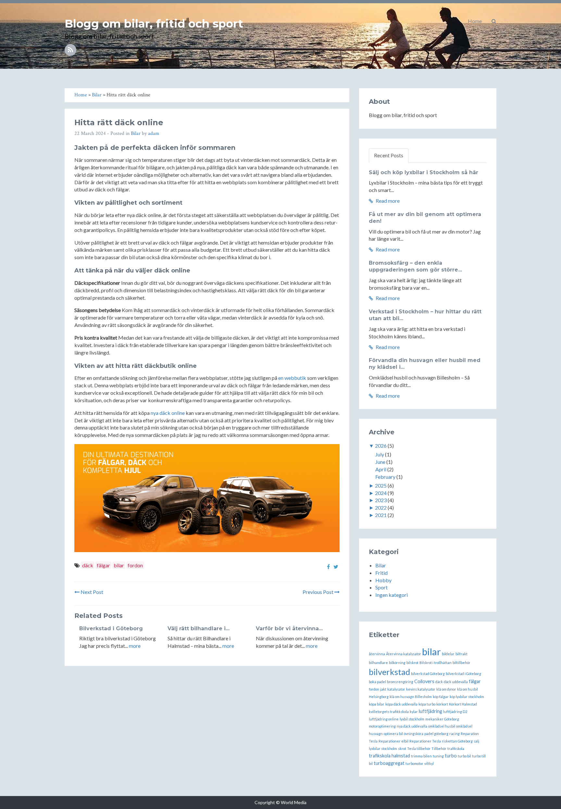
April (380, 469)
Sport (381, 587)
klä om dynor (446, 689)
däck (87, 565)
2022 (381, 507)
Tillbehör (438, 748)
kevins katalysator (420, 689)
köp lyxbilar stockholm (467, 696)
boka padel (377, 682)
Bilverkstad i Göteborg (111, 628)
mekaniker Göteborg (442, 719)
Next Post (91, 592)
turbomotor (414, 763)
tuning (438, 756)
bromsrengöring (400, 682)
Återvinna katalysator (403, 654)
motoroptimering (382, 726)
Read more (387, 201)
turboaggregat (389, 763)
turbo (451, 755)
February (385, 477)
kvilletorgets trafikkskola (389, 711)
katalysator (396, 689)
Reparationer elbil (393, 741)
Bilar (136, 133)
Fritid (381, 573)
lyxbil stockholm (412, 719)
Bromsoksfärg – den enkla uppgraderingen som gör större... (415, 266)
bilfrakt (461, 654)
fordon (135, 565)
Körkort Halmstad (463, 704)
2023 (381, 500)
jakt (383, 689)
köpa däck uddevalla (401, 704)
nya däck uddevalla (412, 726)
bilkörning (397, 662)
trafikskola (455, 748)
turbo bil (464, 756)
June (380, 462)
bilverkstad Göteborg (428, 673)
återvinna (377, 654)
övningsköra (413, 733)
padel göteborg (436, 733)
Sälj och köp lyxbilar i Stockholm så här (423, 172)
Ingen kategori (391, 595)
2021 (381, 515)
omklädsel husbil (441, 726)
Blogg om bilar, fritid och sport (154, 23)
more (135, 646)
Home (475, 21)
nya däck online (168, 413)
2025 (381, 485)
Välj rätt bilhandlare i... (199, 628)
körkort (442, 704)
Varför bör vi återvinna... (289, 628)
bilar (119, 565)
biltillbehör (461, 662)
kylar (414, 711)
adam (153, 133)
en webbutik (292, 378)
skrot (402, 748)
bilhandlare (378, 662)
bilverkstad (389, 672)
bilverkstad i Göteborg (463, 673)
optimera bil (393, 733)
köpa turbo (426, 704)
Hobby (383, 580)
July (379, 454)
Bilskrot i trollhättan (435, 662)
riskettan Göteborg (457, 741)
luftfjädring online (384, 719)
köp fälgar (441, 696)
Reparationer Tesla (425, 741)
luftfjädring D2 (455, 711)
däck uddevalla (456, 682)
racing (454, 733)
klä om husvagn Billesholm (411, 696)
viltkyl (429, 763)
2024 (381, 493)
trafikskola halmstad (389, 755)
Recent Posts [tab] (388, 155)
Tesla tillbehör (418, 748)
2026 (381, 445)
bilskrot (412, 662)
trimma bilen (421, 756)
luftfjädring (430, 711)
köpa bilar (376, 704)
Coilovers (424, 681)
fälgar (103, 565)
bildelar (448, 654)
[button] (494, 21)
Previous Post (318, 592)
